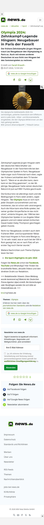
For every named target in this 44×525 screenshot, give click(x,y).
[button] (22, 73)
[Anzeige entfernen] (42, 516)
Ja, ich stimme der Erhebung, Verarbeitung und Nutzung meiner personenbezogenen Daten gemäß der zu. (21, 357)
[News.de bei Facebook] (22, 514)
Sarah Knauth (18, 65)
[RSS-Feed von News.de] (30, 514)
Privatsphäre (10, 496)
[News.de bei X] (26, 514)
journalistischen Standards (14, 305)
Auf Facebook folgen (16, 389)
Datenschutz (10, 439)
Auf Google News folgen (18, 399)
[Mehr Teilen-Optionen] (30, 80)
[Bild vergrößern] (42, 87)
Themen (7, 474)
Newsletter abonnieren (18, 404)
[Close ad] (2, 14)
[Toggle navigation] (40, 20)
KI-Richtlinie (9, 492)
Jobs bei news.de (11, 487)
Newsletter (9, 461)
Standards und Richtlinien (16, 444)
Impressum (9, 434)
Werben (7, 452)
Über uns (8, 457)
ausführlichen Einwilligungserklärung (20, 361)
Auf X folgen (13, 394)
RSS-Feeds (8, 469)
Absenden (11, 367)
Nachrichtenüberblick (14, 479)
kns (2, 292)
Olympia (14, 299)
